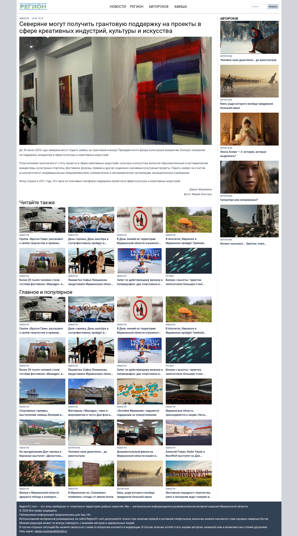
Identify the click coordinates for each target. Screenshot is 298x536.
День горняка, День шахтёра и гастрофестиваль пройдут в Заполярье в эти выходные (88, 241)
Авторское (159, 6)
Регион (136, 6)
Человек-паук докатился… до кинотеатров (87, 454)
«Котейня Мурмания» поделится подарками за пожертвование (138, 413)
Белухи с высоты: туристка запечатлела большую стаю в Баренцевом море (184, 282)
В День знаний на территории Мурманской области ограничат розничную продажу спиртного (138, 241)
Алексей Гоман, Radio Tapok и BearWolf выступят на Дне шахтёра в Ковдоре (185, 454)
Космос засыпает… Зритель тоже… (243, 243)
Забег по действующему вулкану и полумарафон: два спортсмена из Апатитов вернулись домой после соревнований (140, 282)
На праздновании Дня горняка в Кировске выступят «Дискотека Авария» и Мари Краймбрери (40, 454)
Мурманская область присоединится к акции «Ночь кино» (185, 413)
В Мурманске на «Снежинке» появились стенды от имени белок (90, 495)
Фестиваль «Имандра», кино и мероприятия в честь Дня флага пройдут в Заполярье (89, 413)
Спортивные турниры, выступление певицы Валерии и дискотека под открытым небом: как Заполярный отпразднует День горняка (41, 413)
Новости (118, 6)
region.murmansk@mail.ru (51, 531)
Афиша (180, 6)
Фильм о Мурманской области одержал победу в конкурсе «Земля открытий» (39, 495)
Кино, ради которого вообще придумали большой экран (136, 495)
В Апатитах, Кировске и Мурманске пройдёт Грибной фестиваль (185, 241)
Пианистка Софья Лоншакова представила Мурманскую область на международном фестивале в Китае (91, 282)
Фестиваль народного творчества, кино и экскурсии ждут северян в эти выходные (188, 495)
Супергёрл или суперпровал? (239, 200)
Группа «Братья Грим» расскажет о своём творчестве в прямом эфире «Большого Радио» (41, 241)
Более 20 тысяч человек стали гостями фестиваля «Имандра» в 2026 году (40, 282)
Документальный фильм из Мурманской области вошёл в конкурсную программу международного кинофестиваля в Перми (140, 454)
